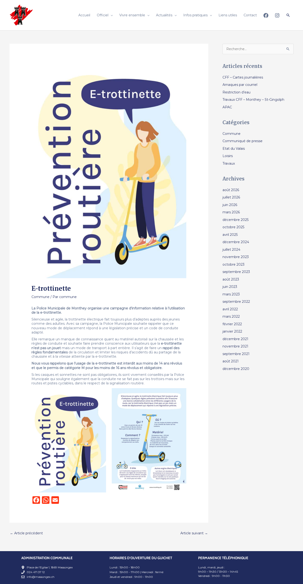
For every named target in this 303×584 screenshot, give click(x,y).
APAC (227, 107)
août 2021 (231, 361)
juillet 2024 (231, 249)
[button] (288, 15)
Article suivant (194, 533)
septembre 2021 (236, 354)
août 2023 (231, 279)
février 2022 (232, 324)
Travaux (229, 163)
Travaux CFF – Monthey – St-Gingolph (253, 99)
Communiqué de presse (243, 141)
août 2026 (231, 190)
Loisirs (228, 156)
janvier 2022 (232, 331)
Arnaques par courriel (240, 85)
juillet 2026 (231, 197)
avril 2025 (230, 235)
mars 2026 (231, 212)
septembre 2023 (236, 272)
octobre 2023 (234, 264)
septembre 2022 (236, 301)
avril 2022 (230, 309)
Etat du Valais (234, 148)
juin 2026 (230, 205)
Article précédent (26, 533)
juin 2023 (230, 287)
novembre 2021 (235, 346)
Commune (40, 297)
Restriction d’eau (236, 92)
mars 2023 (231, 294)
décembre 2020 (236, 369)
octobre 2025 (233, 227)
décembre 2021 (235, 339)
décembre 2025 (236, 220)
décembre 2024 (236, 242)
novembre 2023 (236, 257)
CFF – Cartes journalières (243, 77)
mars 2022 (231, 316)
